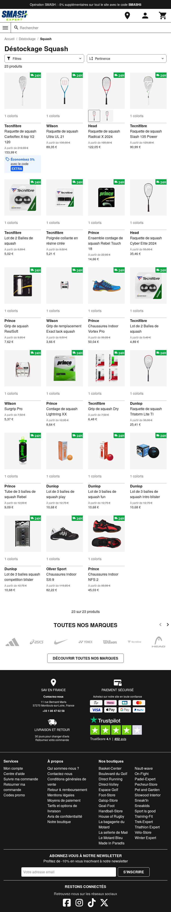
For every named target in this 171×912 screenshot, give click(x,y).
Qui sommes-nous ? (63, 768)
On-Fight (142, 773)
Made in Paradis (111, 843)
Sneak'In (142, 800)
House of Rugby (111, 816)
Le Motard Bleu (111, 837)
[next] (168, 625)
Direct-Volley (109, 784)
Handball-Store (111, 810)
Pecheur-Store (146, 784)
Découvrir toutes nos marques (85, 658)
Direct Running (110, 778)
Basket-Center (110, 768)
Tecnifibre (12, 125)
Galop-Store (108, 800)
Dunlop (136, 403)
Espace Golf (108, 789)
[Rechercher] (16, 27)
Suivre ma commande (21, 778)
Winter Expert (145, 837)
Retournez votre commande (52, 740)
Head (92, 125)
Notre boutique (59, 821)
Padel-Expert (145, 778)
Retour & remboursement (67, 789)
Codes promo (14, 794)
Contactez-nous (53, 696)
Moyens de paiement (63, 800)
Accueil (9, 38)
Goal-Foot (106, 805)
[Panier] (163, 15)
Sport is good (145, 810)
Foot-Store (107, 794)
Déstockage (27, 38)
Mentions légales (60, 794)
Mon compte (13, 768)
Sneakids (142, 805)
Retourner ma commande (14, 787)
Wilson (52, 125)
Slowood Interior (148, 794)
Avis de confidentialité (64, 816)
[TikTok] (91, 903)
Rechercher (29, 27)
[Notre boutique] (127, 15)
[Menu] (5, 27)
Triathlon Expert (147, 826)
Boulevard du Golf (113, 773)
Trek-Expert (144, 821)
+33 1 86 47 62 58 (54, 711)
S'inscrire (133, 871)
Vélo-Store (143, 832)
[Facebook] (66, 903)
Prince (93, 232)
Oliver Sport (56, 568)
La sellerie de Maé (113, 832)
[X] (104, 903)
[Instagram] (79, 903)
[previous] (160, 625)
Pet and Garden (147, 789)
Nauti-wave (144, 768)
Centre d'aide (14, 773)
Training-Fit (144, 816)
